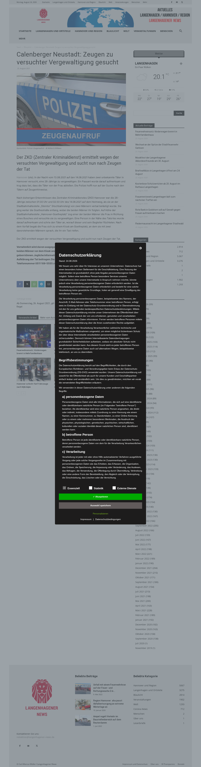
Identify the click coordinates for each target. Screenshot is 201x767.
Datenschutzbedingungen (108, 519)
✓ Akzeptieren (100, 496)
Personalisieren (100, 513)
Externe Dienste (126, 488)
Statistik (98, 488)
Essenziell (74, 488)
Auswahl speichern (100, 505)
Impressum (86, 519)
